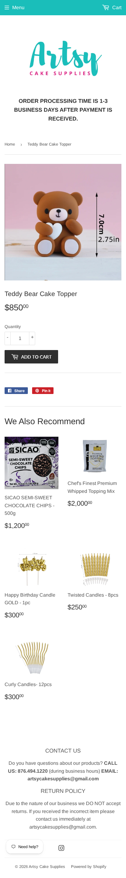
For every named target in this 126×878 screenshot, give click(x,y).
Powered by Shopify (88, 866)
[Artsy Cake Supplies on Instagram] (61, 848)
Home (10, 144)
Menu (18, 7)
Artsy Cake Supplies (47, 866)
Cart (116, 7)
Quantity (13, 326)
